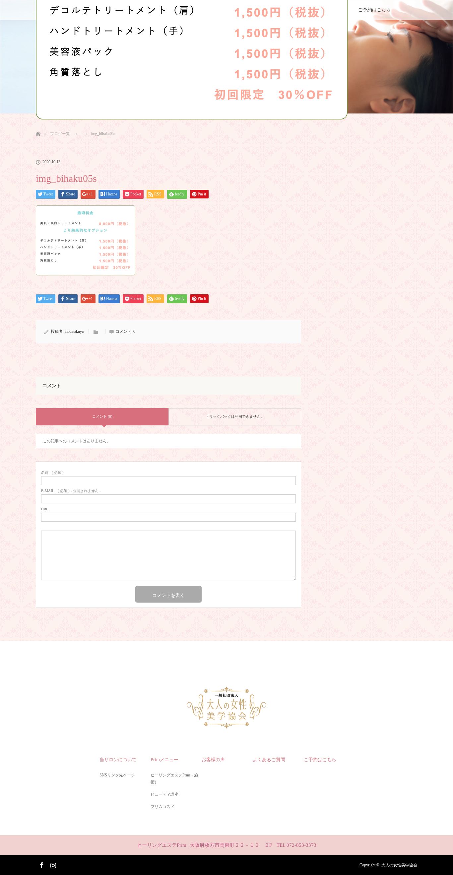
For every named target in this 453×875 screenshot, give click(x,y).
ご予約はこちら (374, 9)
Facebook (41, 864)
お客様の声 (213, 759)
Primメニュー (164, 759)
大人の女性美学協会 (399, 865)
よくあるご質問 (269, 759)
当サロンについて (118, 759)
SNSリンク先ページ (117, 775)
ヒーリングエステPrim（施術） (174, 779)
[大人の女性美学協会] (226, 726)
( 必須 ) (52, 472)
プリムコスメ (162, 806)
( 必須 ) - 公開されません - (71, 491)
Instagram (52, 864)
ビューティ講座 (164, 794)
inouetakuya (74, 331)
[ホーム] (38, 125)
